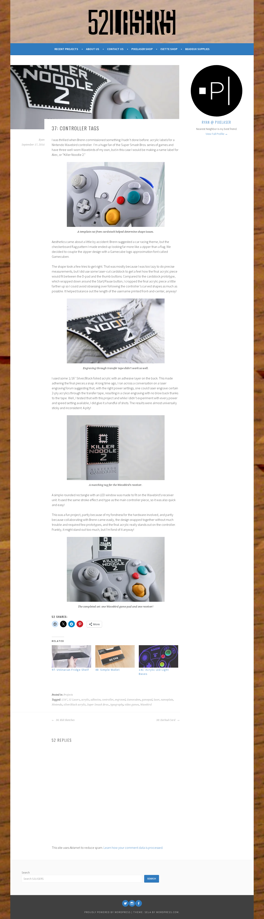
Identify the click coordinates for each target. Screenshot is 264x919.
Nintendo (57, 704)
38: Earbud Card (166, 720)
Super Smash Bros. (98, 704)
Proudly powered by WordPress (107, 912)
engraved (120, 699)
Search (26, 872)
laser (157, 699)
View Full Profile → (217, 134)
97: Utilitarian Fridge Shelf (70, 670)
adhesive (96, 699)
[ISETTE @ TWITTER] (125, 903)
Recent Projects (66, 49)
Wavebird (146, 704)
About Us (92, 49)
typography (116, 704)
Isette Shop (168, 49)
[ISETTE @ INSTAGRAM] (132, 903)
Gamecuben (133, 699)
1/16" (64, 699)
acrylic (85, 699)
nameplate (167, 699)
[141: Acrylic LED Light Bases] (158, 656)
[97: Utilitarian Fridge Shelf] (71, 656)
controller (108, 699)
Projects (68, 694)
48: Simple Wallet (107, 670)
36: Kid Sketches (65, 720)
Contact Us (115, 49)
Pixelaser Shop (142, 49)
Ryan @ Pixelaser (216, 122)
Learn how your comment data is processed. (133, 848)
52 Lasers (74, 699)
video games (132, 704)
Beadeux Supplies (197, 49)
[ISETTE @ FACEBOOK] (138, 903)
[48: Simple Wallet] (115, 656)
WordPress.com (167, 912)
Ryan (42, 139)
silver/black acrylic (75, 704)
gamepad (147, 699)
